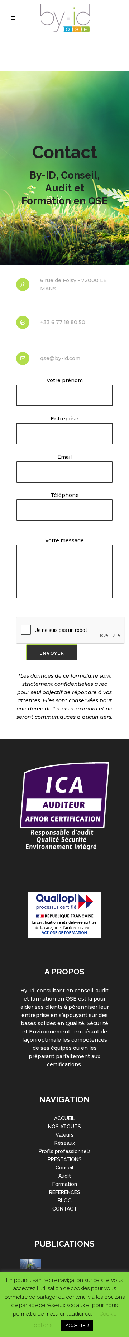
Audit (64, 1176)
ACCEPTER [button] (77, 1325)
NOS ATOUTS (64, 1126)
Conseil (64, 1168)
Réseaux (64, 1143)
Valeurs (64, 1135)
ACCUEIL (64, 1118)
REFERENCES (64, 1192)
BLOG (65, 1200)
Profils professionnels (65, 1151)
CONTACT (64, 1209)
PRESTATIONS (65, 1159)
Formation (64, 1184)
